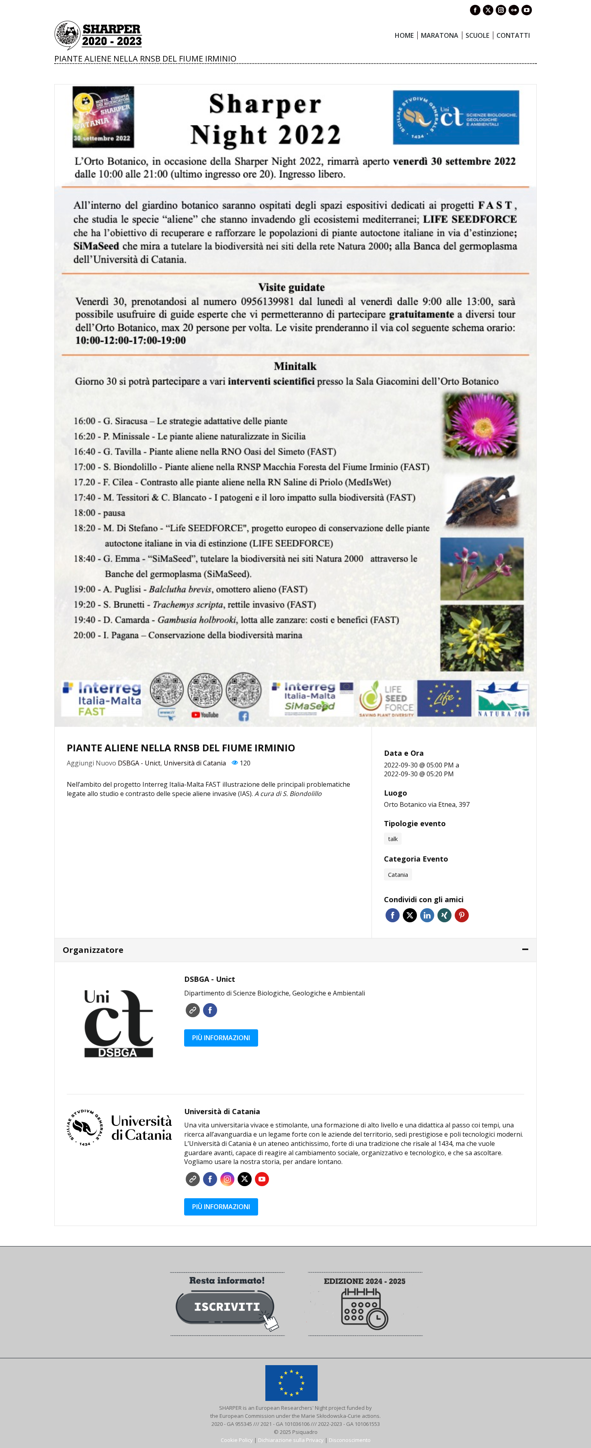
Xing (444, 915)
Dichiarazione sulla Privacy (291, 1440)
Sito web (193, 1010)
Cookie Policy (237, 1440)
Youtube (262, 1179)
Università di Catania (195, 763)
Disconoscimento (350, 1440)
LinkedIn (427, 915)
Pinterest (462, 915)
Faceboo (210, 1010)
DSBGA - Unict (139, 763)
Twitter (410, 915)
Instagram (227, 1179)
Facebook (393, 915)
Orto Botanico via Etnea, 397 (427, 804)
